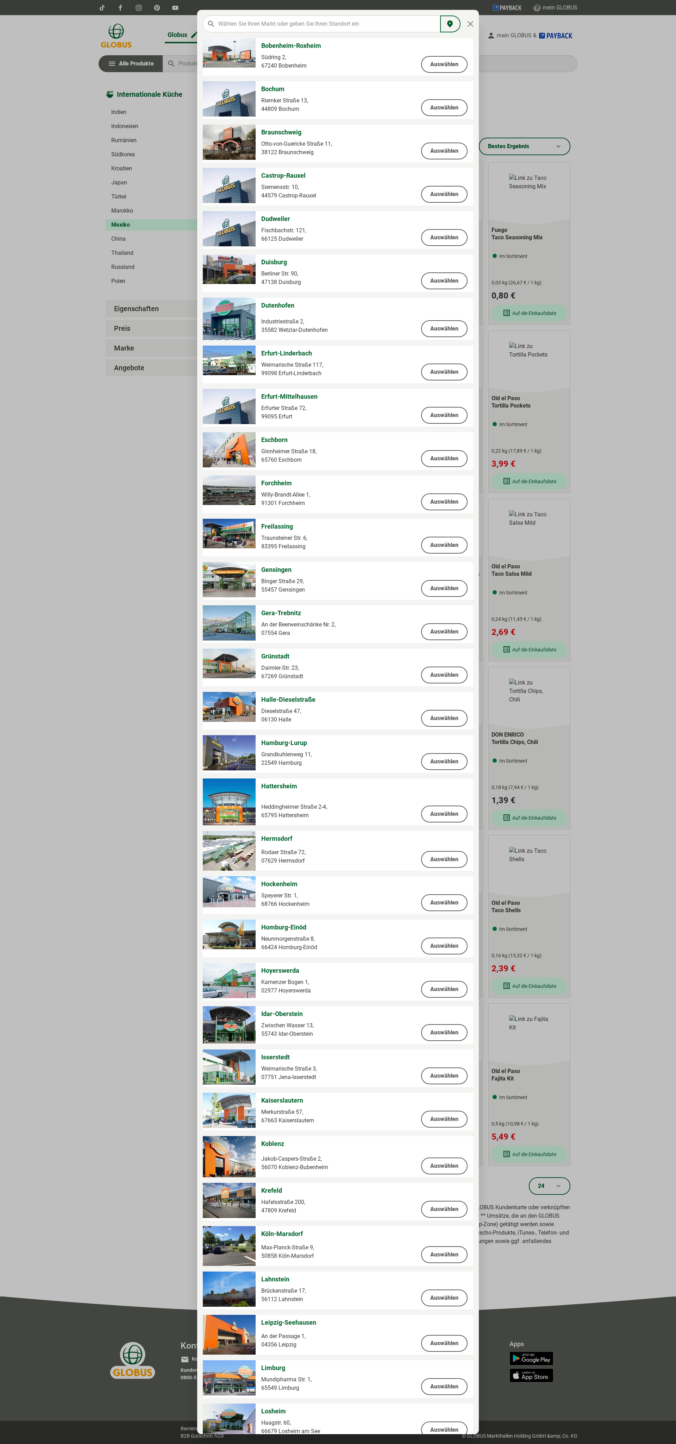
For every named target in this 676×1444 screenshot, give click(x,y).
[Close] (470, 24)
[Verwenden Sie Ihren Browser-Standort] (450, 23)
